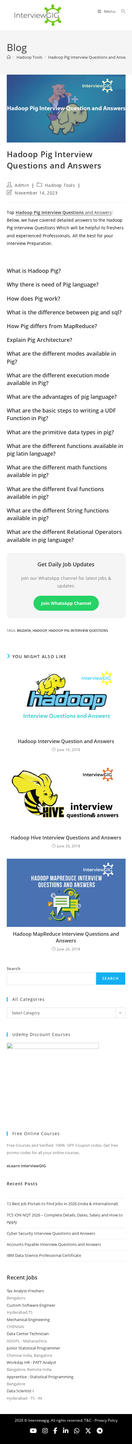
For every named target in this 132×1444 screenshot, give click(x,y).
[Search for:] (121, 11)
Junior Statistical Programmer (33, 1348)
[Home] (9, 57)
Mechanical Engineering (28, 1319)
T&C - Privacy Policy (101, 1420)
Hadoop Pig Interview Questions (78, 630)
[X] (77, 1431)
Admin (22, 185)
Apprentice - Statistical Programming (40, 1376)
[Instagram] (45, 1431)
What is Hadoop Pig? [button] (34, 270)
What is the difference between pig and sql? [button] (64, 312)
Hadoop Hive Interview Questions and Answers (66, 837)
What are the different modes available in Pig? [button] (61, 357)
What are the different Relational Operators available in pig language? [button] (64, 535)
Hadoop (40, 630)
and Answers (64, 212)
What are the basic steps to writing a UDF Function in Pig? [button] (61, 414)
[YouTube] (33, 1431)
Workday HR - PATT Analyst (31, 1362)
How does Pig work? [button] (33, 298)
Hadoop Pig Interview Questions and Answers (90, 57)
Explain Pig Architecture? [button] (39, 339)
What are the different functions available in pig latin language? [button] (65, 449)
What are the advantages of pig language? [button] (62, 396)
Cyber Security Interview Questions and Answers (51, 1233)
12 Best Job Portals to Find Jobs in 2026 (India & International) (62, 1203)
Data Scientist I (20, 1391)
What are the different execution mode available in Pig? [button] (58, 379)
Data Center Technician (28, 1333)
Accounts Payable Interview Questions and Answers (54, 1244)
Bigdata (24, 630)
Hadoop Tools (60, 185)
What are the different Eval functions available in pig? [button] (55, 492)
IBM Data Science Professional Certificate (44, 1255)
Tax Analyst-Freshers (25, 1291)
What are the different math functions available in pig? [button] (57, 471)
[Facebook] (55, 1431)
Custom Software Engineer (31, 1305)
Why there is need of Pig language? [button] (53, 284)
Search (14, 968)
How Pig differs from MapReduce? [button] (52, 326)
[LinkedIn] (65, 1431)
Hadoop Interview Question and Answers (66, 741)
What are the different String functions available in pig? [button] (58, 514)
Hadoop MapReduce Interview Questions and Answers (66, 937)
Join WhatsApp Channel (66, 603)
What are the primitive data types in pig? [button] (60, 432)
